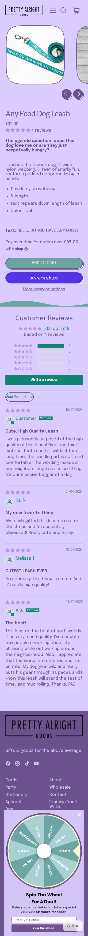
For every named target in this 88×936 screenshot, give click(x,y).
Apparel (13, 802)
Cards (11, 780)
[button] (63, 10)
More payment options (44, 289)
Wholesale (60, 787)
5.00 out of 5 (56, 329)
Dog (9, 809)
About (55, 780)
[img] (17, 411)
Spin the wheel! (44, 928)
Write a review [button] (44, 380)
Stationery (16, 795)
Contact (57, 795)
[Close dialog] (79, 814)
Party (10, 787)
